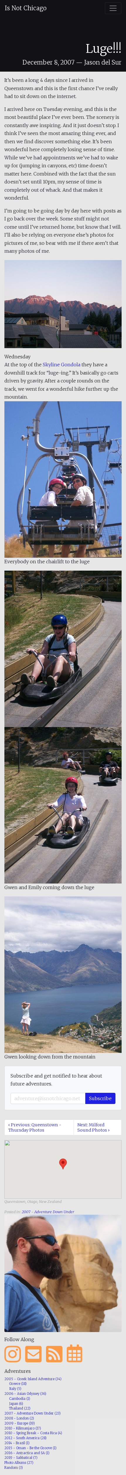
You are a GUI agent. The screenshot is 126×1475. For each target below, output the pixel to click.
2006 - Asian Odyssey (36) (25, 1394)
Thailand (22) (19, 1408)
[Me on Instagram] (12, 1354)
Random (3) (13, 1468)
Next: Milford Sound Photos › (93, 1127)
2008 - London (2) (19, 1418)
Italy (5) (15, 1389)
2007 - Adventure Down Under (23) (32, 1413)
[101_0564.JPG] (63, 974)
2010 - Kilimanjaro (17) (22, 1428)
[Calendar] (74, 1354)
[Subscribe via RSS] (54, 1354)
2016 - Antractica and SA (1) (27, 1453)
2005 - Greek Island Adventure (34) (33, 1379)
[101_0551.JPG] (63, 479)
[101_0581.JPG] (63, 805)
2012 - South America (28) (25, 1438)
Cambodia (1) (19, 1399)
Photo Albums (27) (18, 1463)
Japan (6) (16, 1404)
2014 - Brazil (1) (17, 1443)
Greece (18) (18, 1384)
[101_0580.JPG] (63, 648)
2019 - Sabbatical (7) (21, 1458)
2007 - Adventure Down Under (48, 1211)
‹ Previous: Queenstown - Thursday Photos (34, 1127)
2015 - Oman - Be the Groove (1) (30, 1448)
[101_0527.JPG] (63, 303)
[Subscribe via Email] (33, 1354)
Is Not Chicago (26, 8)
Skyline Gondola (61, 365)
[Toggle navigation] (113, 8)
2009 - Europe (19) (19, 1423)
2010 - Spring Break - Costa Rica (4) (33, 1433)
